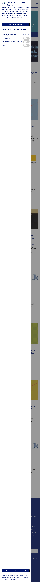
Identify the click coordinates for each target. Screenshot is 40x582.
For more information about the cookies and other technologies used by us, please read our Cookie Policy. (15, 577)
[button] (9, 35)
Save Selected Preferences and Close (16, 571)
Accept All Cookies (15, 25)
